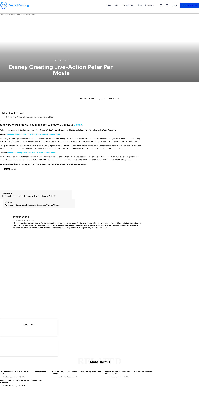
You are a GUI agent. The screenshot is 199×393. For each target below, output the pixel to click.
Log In (175, 5)
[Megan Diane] (5, 224)
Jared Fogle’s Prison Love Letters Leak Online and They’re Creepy (32, 205)
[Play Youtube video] (70, 279)
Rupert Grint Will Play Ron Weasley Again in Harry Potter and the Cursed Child (128, 373)
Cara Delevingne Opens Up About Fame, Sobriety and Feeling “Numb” (76, 373)
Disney (78, 124)
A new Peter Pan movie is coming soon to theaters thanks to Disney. (31, 117)
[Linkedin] (14, 231)
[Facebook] (10, 330)
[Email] (39, 330)
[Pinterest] (25, 330)
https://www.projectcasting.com (24, 220)
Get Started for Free (189, 5)
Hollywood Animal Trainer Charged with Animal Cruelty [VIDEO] (29, 196)
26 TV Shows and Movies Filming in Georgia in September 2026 (23, 373)
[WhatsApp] (32, 330)
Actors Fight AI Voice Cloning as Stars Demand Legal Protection (21, 381)
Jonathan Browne (8, 377)
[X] (17, 330)
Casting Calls (4, 14)
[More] (47, 330)
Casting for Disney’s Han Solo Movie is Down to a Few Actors (31, 153)
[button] (161, 5)
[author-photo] (1, 377)
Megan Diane (89, 98)
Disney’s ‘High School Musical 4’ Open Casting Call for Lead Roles (33, 134)
